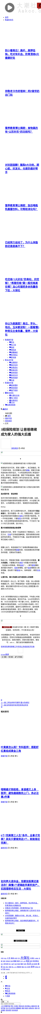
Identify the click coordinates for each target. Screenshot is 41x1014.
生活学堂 (10, 360)
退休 (33, 967)
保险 (21, 516)
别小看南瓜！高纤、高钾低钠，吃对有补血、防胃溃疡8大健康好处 (22, 54)
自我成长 (14, 367)
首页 (6, 17)
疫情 (32, 964)
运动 (28, 967)
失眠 (11, 961)
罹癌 (23, 967)
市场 (38, 570)
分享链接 (19, 657)
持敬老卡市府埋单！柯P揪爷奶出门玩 (19, 908)
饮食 (9, 534)
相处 (4, 967)
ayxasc (5, 654)
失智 (4, 961)
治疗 (12, 964)
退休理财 (14, 385)
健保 (21, 563)
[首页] (6, 976)
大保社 (25, 957)
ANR (13, 402)
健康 (27, 470)
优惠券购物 (11, 405)
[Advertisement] (20, 678)
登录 (6, 409)
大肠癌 (36, 958)
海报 (11, 657)
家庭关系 (14, 370)
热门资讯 (14, 398)
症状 (35, 964)
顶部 (8, 996)
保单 (16, 568)
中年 (2, 958)
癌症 (12, 347)
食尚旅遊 (14, 378)
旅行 (2, 964)
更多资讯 (10, 393)
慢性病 (13, 350)
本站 (8, 986)
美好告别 (14, 365)
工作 (16, 647)
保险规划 (14, 388)
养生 (12, 342)
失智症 (8, 961)
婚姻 (14, 961)
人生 (8, 958)
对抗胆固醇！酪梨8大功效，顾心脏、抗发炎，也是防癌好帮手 (22, 169)
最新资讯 (10, 20)
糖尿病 (19, 967)
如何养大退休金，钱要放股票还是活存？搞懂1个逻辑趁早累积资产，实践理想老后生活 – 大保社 (20, 885)
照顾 (18, 964)
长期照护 (14, 362)
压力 (18, 958)
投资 (31, 961)
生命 (25, 964)
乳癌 (5, 958)
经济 (29, 647)
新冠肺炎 (14, 355)
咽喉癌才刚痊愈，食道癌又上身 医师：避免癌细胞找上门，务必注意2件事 (20, 793)
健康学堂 (10, 340)
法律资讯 (14, 400)
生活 (29, 964)
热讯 (8, 991)
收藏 (4, 657)
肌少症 (13, 345)
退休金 (37, 967)
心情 (24, 961)
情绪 (27, 961)
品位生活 (14, 375)
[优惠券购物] (6, 978)
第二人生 (14, 967)
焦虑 (16, 964)
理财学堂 (10, 383)
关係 (15, 958)
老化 (25, 967)
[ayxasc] (6, 448)
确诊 (7, 967)
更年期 (13, 357)
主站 (8, 988)
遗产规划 (14, 390)
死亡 (9, 964)
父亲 (22, 647)
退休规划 (14, 373)
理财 (21, 964)
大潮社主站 (15, 395)
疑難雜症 (14, 352)
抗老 (12, 380)
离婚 (10, 967)
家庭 (18, 961)
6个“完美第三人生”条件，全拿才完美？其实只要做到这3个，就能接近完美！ (20, 839)
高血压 (8, 969)
